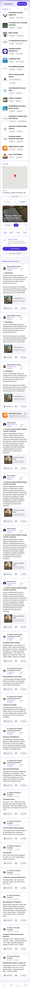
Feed (5, 232)
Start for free (22, 3)
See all (25, 9)
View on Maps (15, 196)
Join (16, 225)
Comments (9, 308)
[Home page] (8, 4)
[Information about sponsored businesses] (10, 9)
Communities (6, 201)
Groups (25, 232)
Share (8, 225)
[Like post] (16, 308)
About (11, 232)
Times (18, 232)
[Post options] (26, 267)
